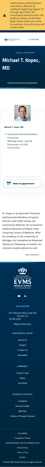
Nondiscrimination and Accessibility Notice (22, 443)
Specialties (23, 355)
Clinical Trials (22, 373)
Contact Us (22, 350)
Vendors (22, 457)
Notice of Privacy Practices (22, 416)
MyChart (22, 411)
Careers (22, 345)
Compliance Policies (22, 438)
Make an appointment (23, 183)
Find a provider (25, 52)
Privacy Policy (22, 447)
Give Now (22, 383)
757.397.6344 (13, 147)
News (22, 378)
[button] (33, 39)
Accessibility (22, 433)
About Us (22, 340)
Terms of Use (22, 452)
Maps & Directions (22, 324)
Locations (22, 401)
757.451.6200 (15, 319)
